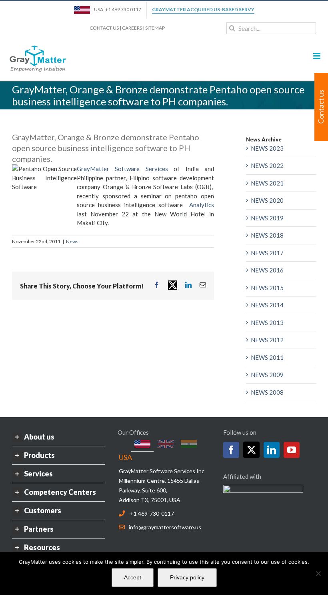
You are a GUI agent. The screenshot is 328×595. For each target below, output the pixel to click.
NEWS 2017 (267, 252)
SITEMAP (155, 28)
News (72, 241)
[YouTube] (292, 450)
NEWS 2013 (267, 322)
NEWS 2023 (267, 148)
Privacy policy (187, 577)
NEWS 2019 (267, 218)
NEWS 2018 (267, 235)
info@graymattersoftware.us (165, 527)
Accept (132, 577)
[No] (318, 573)
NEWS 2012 (267, 339)
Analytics (201, 204)
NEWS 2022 (267, 165)
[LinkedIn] (272, 450)
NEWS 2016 (267, 270)
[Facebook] (231, 450)
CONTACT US (104, 28)
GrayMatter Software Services (122, 168)
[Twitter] (251, 450)
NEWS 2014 (267, 305)
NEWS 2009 (267, 374)
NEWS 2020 (267, 200)
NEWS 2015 (267, 287)
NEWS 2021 (267, 183)
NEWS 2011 (267, 357)
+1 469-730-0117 (152, 513)
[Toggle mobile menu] (317, 56)
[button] (58, 437)
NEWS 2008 (267, 392)
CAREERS (132, 28)
